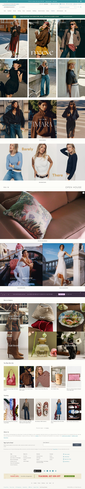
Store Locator (67, 454)
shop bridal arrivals (21, 287)
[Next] (80, 378)
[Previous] (5, 378)
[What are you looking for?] (74, 7)
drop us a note (48, 1)
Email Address (46, 442)
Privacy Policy (55, 449)
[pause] (83, 193)
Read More (6, 437)
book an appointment (63, 287)
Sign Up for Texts (68, 459)
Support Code (35, 487)
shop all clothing (42, 139)
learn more (55, 1)
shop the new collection (42, 240)
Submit (77, 444)
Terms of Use (12, 487)
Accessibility (25, 487)
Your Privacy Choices (43, 487)
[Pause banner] (80, 1)
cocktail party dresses (66, 435)
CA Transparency (18, 487)
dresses (36, 435)
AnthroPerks (67, 456)
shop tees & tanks (42, 182)
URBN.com (30, 487)
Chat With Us (67, 461)
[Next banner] (77, 1)
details (17, 4)
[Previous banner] (7, 1)
